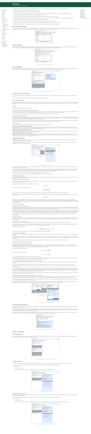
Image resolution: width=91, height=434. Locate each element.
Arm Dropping (82, 12)
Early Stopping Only (82, 16)
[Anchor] (30, 93)
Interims (64, 142)
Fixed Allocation (82, 11)
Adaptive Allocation (82, 13)
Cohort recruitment (82, 15)
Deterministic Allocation (83, 14)
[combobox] (89, 1)
